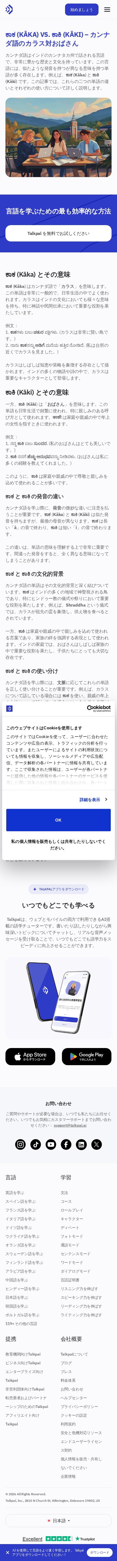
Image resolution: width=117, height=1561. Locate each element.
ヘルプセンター (74, 1397)
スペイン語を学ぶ (20, 1201)
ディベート (70, 1227)
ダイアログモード (76, 1271)
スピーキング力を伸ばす (81, 1297)
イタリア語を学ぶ (20, 1218)
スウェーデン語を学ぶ (24, 1253)
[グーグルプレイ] (87, 1056)
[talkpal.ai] (9, 9)
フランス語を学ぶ (20, 1210)
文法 (64, 1192)
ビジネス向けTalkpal (23, 1362)
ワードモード (72, 1262)
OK (58, 820)
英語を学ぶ (14, 1192)
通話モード (70, 1245)
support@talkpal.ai (70, 1125)
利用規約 (68, 1424)
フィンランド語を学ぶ (24, 1262)
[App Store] (30, 1056)
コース (66, 1201)
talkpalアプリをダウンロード (61, 889)
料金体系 (68, 1380)
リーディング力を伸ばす (81, 1306)
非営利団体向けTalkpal (24, 1389)
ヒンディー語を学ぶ (22, 1288)
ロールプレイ (72, 1210)
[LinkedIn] (81, 1144)
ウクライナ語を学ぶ (22, 1236)
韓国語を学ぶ (16, 1306)
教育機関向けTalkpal (23, 1354)
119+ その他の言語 (21, 1323)
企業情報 (68, 1476)
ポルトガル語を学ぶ (22, 1314)
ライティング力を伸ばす (81, 1314)
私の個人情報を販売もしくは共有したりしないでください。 (58, 844)
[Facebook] (66, 1144)
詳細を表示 (90, 799)
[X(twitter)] (96, 1144)
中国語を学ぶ (16, 1280)
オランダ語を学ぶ (20, 1245)
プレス (66, 1371)
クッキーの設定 (74, 1415)
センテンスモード (76, 1253)
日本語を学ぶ (16, 1297)
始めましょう (81, 9)
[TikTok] (35, 1144)
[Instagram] (20, 1144)
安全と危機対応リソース (81, 1432)
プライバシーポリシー (79, 1406)
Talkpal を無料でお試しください (58, 233)
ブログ (66, 1362)
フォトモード (72, 1236)
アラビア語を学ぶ (20, 1271)
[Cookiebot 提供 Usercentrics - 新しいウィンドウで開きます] (87, 708)
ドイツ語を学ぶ (18, 1227)
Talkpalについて (74, 1354)
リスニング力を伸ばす (79, 1288)
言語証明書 (70, 1280)
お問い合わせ (72, 1389)
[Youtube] (50, 1144)
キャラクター (72, 1218)
